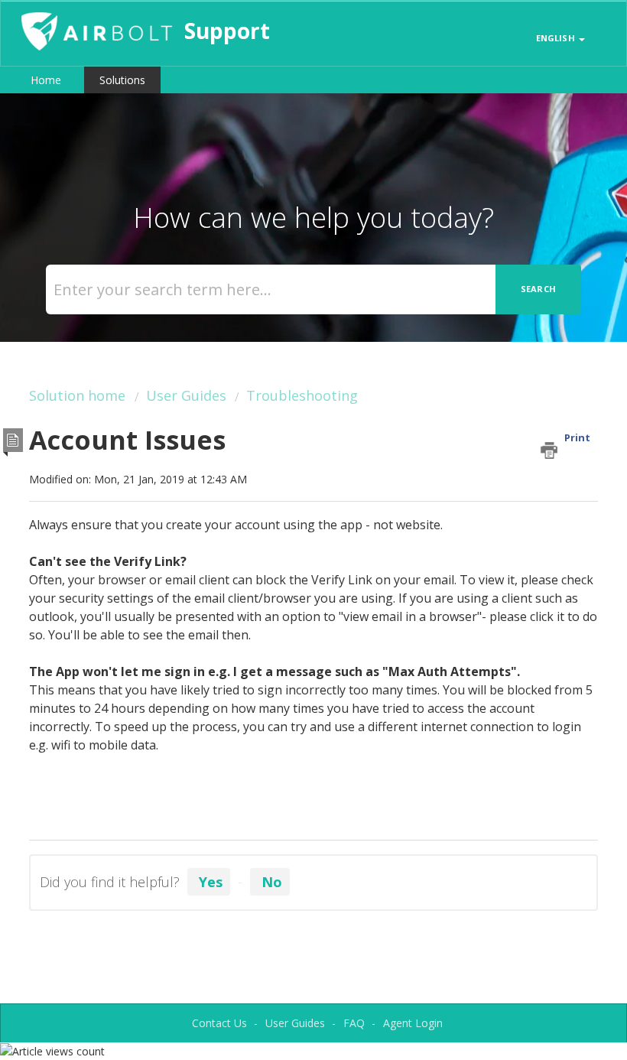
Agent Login (413, 1023)
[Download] (285, 524)
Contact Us (219, 1023)
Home (46, 80)
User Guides (186, 395)
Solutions (122, 80)
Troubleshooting (302, 395)
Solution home (79, 395)
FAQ (354, 1023)
